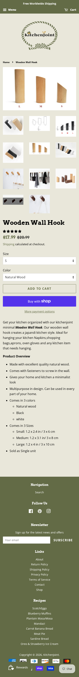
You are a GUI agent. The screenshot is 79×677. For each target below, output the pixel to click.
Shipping (8, 244)
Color (7, 270)
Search (39, 492)
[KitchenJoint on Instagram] (48, 512)
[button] (12, 231)
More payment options (40, 311)
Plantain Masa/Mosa (39, 618)
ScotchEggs (39, 608)
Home (6, 62)
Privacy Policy (39, 574)
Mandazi (39, 623)
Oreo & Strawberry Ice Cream (39, 644)
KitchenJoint (51, 655)
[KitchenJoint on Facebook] (31, 512)
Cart (72, 9)
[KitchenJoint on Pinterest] (40, 512)
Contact (39, 584)
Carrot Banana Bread (39, 628)
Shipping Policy (39, 569)
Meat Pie (39, 634)
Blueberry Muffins (39, 613)
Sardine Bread (39, 638)
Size (6, 254)
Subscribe (63, 540)
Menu (11, 9)
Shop (39, 590)
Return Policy (39, 564)
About (39, 559)
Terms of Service (39, 579)
